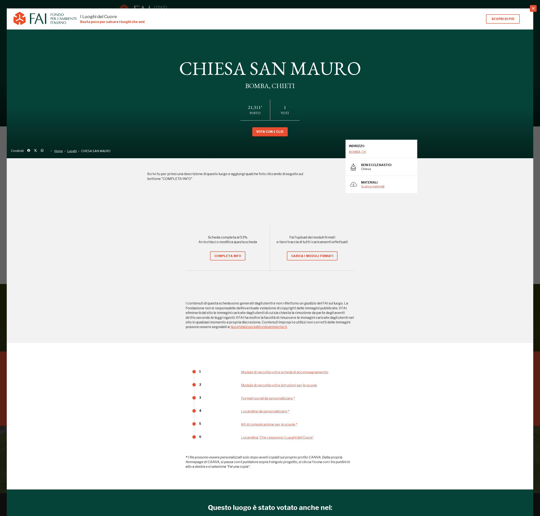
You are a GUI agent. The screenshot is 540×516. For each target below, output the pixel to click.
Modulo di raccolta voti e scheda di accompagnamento (284, 372)
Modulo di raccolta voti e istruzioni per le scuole (279, 385)
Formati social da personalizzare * (268, 398)
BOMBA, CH (357, 152)
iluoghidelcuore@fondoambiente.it (259, 327)
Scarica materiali (372, 186)
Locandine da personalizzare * (265, 411)
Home (58, 151)
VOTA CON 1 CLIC (270, 131)
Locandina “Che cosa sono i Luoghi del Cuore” (277, 438)
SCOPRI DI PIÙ (502, 19)
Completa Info (227, 256)
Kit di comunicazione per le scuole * (269, 424)
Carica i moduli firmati (312, 256)
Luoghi (72, 151)
